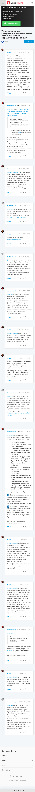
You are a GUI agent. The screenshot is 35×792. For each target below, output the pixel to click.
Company (6, 770)
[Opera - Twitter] (13, 776)
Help (4, 760)
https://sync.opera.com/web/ (16, 217)
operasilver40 (11, 105)
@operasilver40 (12, 172)
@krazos (10, 109)
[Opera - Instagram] (24, 776)
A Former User (11, 205)
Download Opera (12, 23)
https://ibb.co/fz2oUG (14, 239)
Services (5, 756)
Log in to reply (28, 41)
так (19, 132)
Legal (4, 765)
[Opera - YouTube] (17, 776)
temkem (9, 651)
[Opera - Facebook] (10, 776)
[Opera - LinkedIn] (21, 776)
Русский (6, 41)
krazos (9, 52)
